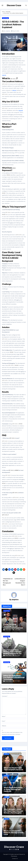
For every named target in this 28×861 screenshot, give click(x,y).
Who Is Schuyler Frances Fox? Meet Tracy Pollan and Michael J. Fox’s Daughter (13, 811)
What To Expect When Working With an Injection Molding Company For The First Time (12, 652)
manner (4, 75)
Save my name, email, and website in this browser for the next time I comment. (12, 733)
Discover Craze (14, 5)
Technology (5, 18)
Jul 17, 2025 (17, 655)
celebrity (6, 754)
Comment (5, 696)
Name (4, 716)
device (14, 90)
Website (4, 726)
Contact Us (15, 858)
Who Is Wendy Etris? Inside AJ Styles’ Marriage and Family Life (13, 789)
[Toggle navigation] (2, 5)
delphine (8, 31)
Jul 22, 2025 (17, 629)
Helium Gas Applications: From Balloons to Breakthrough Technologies (14, 677)
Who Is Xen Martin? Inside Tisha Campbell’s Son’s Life (13, 768)
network (20, 110)
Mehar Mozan (8, 629)
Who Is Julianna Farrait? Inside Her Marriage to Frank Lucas (13, 832)
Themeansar (14, 856)
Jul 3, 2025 (17, 681)
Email (4, 721)
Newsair (21, 854)
